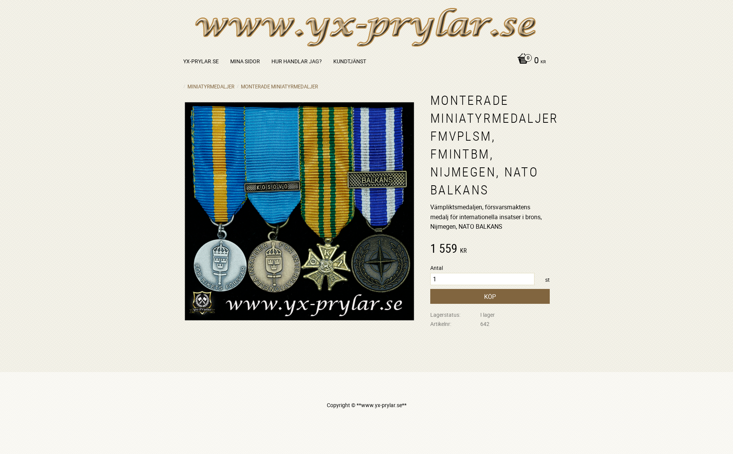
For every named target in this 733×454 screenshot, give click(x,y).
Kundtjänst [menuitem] (349, 61)
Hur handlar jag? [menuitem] (296, 61)
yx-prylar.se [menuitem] (201, 61)
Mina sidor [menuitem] (245, 61)
